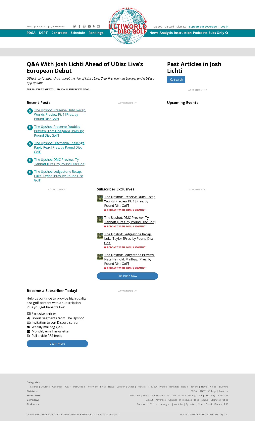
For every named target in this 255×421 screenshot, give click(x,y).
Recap (184, 386)
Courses (45, 386)
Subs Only (216, 33)
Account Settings (187, 395)
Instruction (183, 33)
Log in (224, 26)
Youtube (178, 404)
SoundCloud (205, 404)
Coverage (57, 386)
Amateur (223, 390)
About (149, 399)
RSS (226, 404)
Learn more (57, 343)
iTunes (218, 404)
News (153, 33)
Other (131, 386)
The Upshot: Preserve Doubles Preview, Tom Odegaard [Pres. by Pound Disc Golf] (59, 131)
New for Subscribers (154, 395)
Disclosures (185, 399)
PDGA (31, 33)
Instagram (166, 404)
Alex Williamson (54, 89)
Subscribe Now (127, 276)
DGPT (43, 33)
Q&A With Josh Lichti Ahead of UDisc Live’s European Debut (85, 67)
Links (103, 386)
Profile (163, 386)
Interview (75, 89)
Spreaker (191, 404)
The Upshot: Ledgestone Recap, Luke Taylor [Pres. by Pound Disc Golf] (58, 175)
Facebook (142, 404)
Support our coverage (203, 26)
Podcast (141, 386)
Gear (68, 386)
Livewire (223, 386)
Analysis (166, 33)
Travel (204, 386)
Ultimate (181, 26)
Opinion (121, 386)
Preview (152, 386)
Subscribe (223, 395)
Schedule (78, 33)
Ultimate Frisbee (219, 399)
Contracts (59, 33)
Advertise (161, 399)
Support (203, 395)
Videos (158, 26)
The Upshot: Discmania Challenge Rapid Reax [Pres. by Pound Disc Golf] (59, 147)
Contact (172, 399)
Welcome (135, 395)
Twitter (154, 404)
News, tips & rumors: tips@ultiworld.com (46, 26)
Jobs (196, 399)
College (212, 390)
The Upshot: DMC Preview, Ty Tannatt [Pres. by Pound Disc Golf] (59, 161)
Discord (169, 26)
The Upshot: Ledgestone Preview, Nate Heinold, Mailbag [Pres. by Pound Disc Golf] (129, 259)
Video (213, 386)
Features (33, 386)
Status (204, 399)
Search (178, 79)
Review (194, 386)
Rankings (96, 33)
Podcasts (200, 33)
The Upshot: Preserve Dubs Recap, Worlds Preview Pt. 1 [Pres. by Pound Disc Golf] (60, 114)
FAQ (213, 395)
